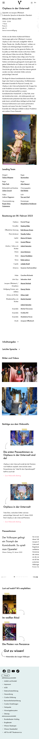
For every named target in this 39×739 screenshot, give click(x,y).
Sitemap (6, 714)
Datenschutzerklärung (11, 691)
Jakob (26, 246)
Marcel (26, 283)
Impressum (7, 684)
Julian (7, 190)
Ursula (26, 242)
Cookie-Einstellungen (11, 704)
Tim (25, 197)
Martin (26, 299)
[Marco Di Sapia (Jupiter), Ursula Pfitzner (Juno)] (19, 401)
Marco (26, 238)
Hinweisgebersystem (11, 710)
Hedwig (25, 226)
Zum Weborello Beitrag (13, 475)
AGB (5, 687)
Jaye (25, 252)
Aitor (25, 184)
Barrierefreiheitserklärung (12, 701)
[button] (3, 373)
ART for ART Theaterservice (13, 732)
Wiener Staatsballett (10, 729)
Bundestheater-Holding (11, 719)
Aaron (26, 256)
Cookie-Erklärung (10, 697)
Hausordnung (8, 694)
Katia (25, 260)
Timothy (26, 234)
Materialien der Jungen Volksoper (18, 656)
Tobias (7, 177)
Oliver (24, 295)
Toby (5, 184)
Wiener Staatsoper (10, 726)
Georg (25, 289)
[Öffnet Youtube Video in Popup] (19, 372)
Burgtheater (8, 722)
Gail (24, 190)
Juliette (25, 264)
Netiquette (7, 707)
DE (32, 3)
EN (35, 3)
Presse (6, 675)
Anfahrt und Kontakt (10, 681)
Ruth (27, 230)
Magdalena (28, 204)
